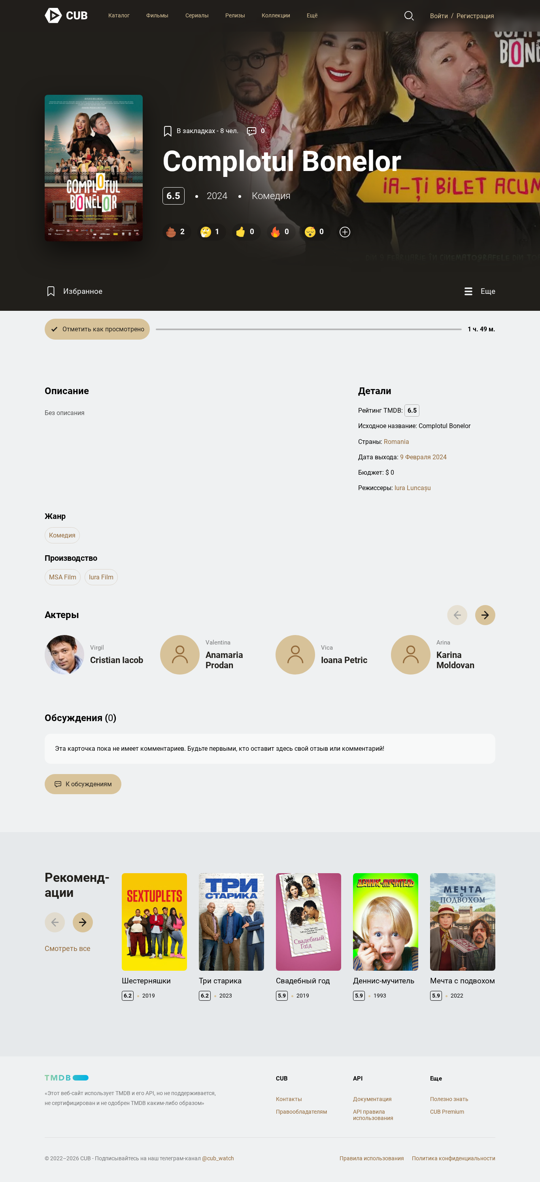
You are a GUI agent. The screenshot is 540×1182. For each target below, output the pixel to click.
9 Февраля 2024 (423, 457)
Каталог (119, 15)
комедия (271, 195)
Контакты (289, 1099)
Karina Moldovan (455, 660)
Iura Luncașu (413, 488)
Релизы (235, 15)
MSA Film (62, 577)
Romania (396, 441)
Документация (372, 1099)
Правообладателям (301, 1112)
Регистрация (475, 15)
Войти (439, 15)
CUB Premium (447, 1112)
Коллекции (276, 15)
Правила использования (372, 1158)
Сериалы (197, 15)
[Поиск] (409, 15)
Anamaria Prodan (224, 660)
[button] (485, 615)
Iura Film (101, 577)
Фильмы (157, 15)
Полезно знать (449, 1099)
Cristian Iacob (116, 660)
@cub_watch (218, 1158)
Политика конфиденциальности (453, 1158)
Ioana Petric (344, 660)
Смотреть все (68, 948)
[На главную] (66, 15)
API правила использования (373, 1115)
